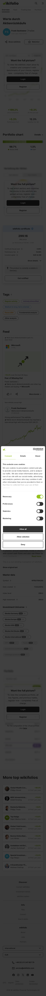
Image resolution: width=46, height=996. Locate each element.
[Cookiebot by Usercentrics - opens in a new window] (33, 449)
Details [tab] (23, 456)
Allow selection (23, 537)
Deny (23, 545)
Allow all (23, 529)
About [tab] (37, 456)
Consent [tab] (8, 456)
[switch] (40, 504)
